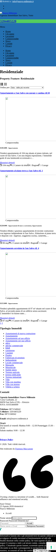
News (7, 41)
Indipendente (11, 360)
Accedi (29, 523)
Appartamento (11, 336)
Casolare (9, 353)
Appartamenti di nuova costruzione (20, 333)
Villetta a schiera (12, 387)
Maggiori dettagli (7, 162)
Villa (7, 379)
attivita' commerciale (14, 345)
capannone (10, 350)
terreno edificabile (13, 375)
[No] (50, 551)
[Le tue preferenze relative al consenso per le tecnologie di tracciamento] (51, 547)
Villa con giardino (13, 382)
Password (4, 521)
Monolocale (10, 367)
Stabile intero (11, 370)
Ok (35, 551)
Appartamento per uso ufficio (18, 341)
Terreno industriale (13, 377)
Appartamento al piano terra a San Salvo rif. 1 (21, 171)
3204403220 (8, 21)
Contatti (8, 43)
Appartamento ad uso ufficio (17, 338)
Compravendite (12, 39)
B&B (7, 348)
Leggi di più (43, 551)
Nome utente (5, 518)
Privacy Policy (6, 439)
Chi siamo (9, 34)
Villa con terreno (12, 384)
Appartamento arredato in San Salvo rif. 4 (19, 248)
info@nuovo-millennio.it (23, 1)
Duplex (8, 355)
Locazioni (9, 36)
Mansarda (9, 365)
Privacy (8, 46)
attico (7, 343)
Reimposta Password (35, 526)
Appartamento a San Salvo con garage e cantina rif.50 (25, 93)
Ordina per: (5, 87)
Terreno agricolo (12, 372)
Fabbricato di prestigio (15, 358)
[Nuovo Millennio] (8, 13)
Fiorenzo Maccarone (24, 449)
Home (8, 31)
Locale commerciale (14, 362)
